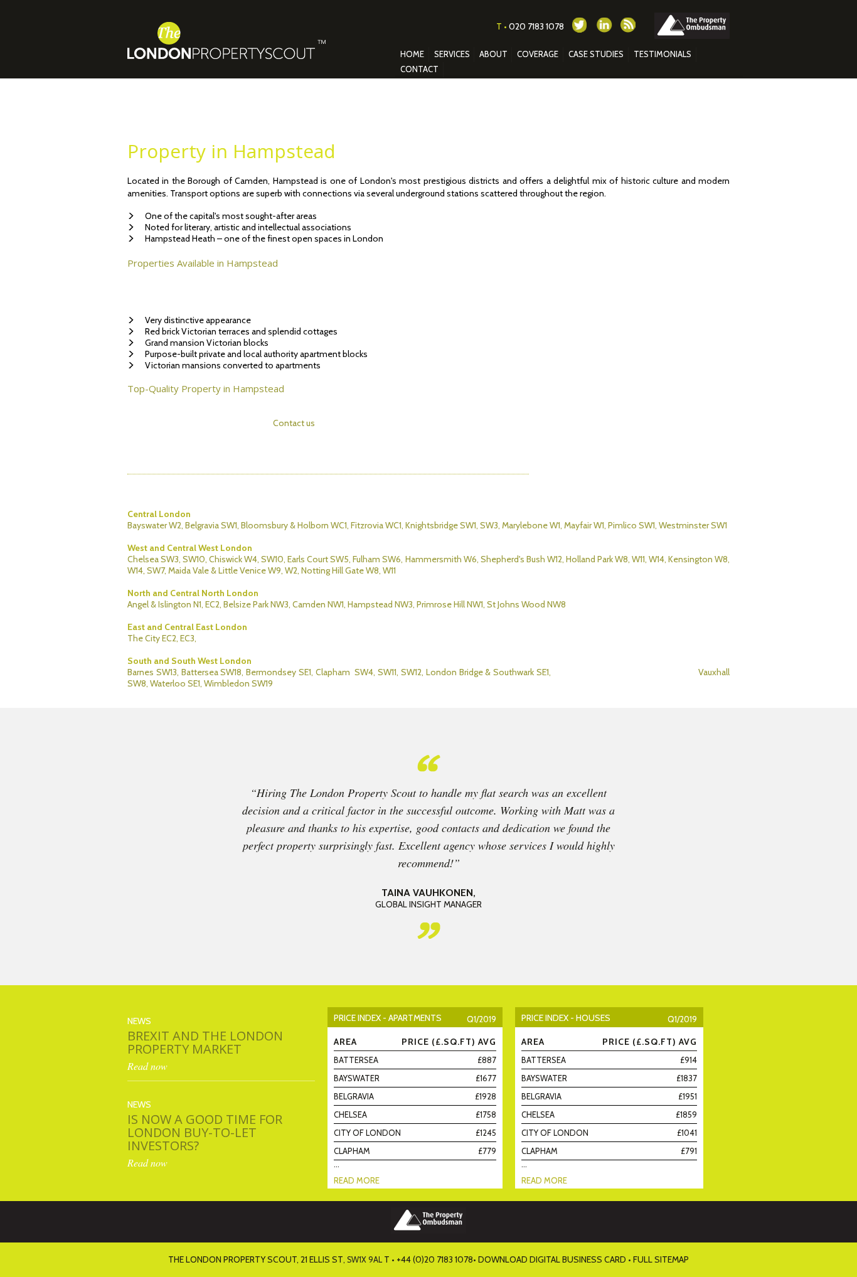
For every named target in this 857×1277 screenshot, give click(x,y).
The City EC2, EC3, (161, 638)
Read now (147, 1066)
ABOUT (493, 54)
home (412, 54)
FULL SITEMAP (661, 1259)
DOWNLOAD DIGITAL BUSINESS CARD (552, 1259)
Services (452, 54)
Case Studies (596, 54)
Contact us (294, 423)
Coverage (537, 54)
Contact (419, 69)
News (139, 1021)
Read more (357, 1180)
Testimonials (662, 54)
